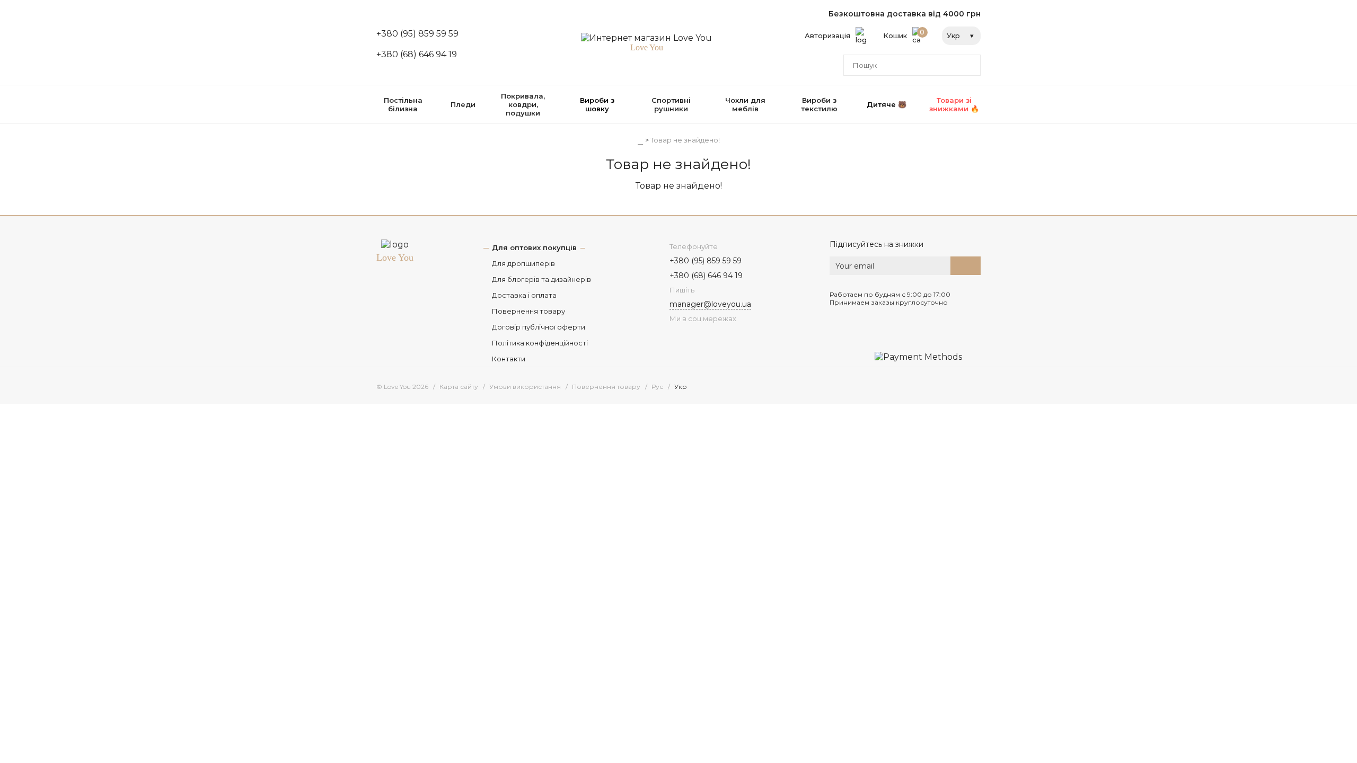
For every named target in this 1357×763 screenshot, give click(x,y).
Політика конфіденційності (540, 343)
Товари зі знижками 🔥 (954, 104)
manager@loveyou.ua (710, 304)
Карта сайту (458, 387)
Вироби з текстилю (819, 104)
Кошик (904, 34)
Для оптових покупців (534, 247)
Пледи (463, 104)
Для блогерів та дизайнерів (541, 279)
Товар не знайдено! (685, 140)
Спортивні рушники (671, 104)
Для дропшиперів (523, 263)
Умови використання (525, 387)
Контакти (508, 358)
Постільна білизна (403, 104)
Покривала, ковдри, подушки (523, 104)
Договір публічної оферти (538, 327)
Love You (394, 257)
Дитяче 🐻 (886, 104)
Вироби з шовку (597, 104)
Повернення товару (528, 311)
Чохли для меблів (745, 104)
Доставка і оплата (524, 295)
